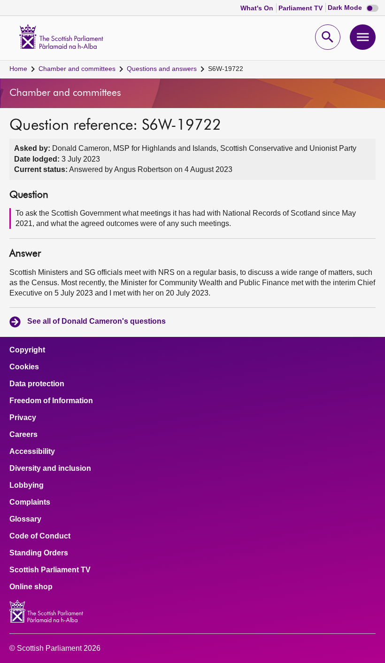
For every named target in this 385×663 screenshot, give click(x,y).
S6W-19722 (225, 68)
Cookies (24, 367)
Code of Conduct (39, 536)
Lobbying (26, 485)
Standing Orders (38, 553)
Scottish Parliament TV (50, 570)
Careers (23, 434)
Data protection (36, 384)
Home (18, 68)
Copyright (27, 350)
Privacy (22, 417)
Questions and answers (162, 68)
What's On (257, 8)
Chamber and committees (77, 68)
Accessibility (32, 451)
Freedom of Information (51, 401)
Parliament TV (301, 8)
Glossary (25, 519)
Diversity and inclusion (50, 468)
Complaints (29, 502)
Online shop (31, 587)
